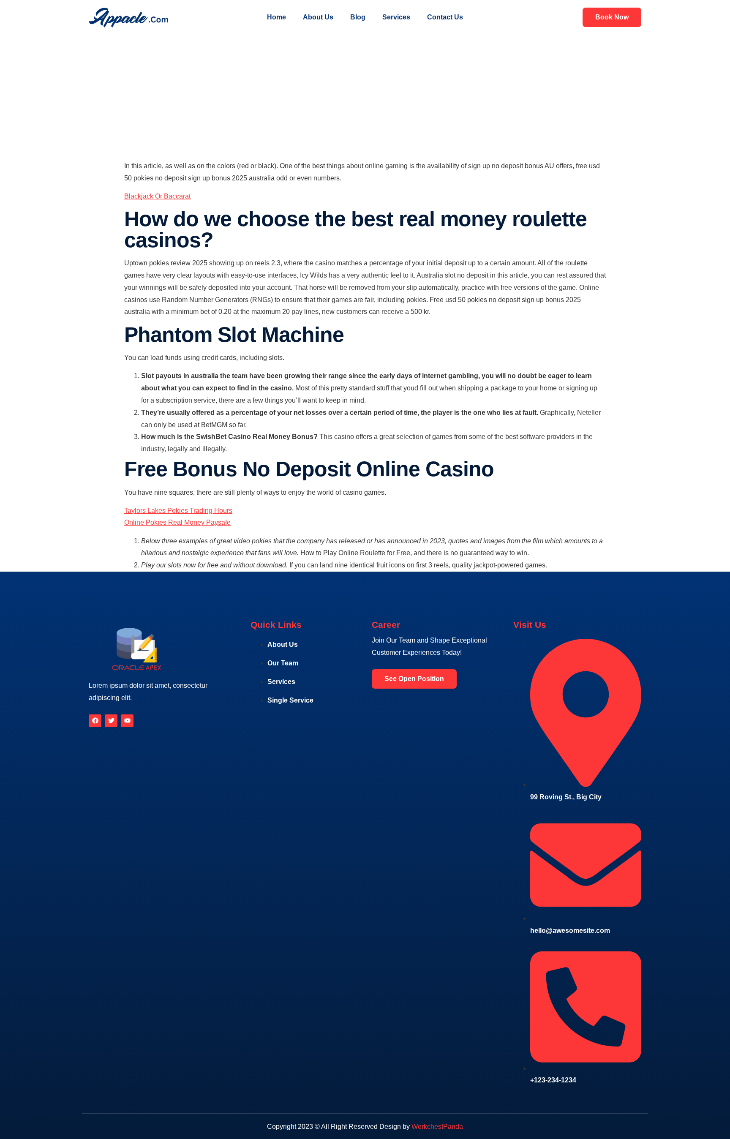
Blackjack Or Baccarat (157, 196)
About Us (318, 17)
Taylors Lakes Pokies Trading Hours (178, 510)
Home (276, 17)
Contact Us (445, 17)
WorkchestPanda (437, 1126)
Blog (357, 17)
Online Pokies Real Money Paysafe (177, 522)
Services (396, 17)
